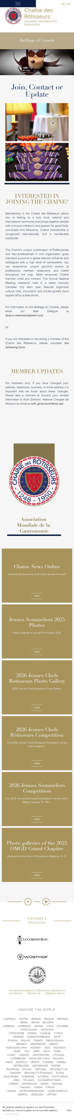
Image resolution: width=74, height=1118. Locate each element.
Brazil (24, 1022)
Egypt (57, 1036)
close (69, 1110)
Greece (53, 1044)
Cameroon (24, 1026)
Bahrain (36, 1018)
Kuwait (11, 1054)
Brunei (35, 1022)
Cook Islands (29, 1029)
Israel (17, 1051)
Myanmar (48, 1062)
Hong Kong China (16, 1047)
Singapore (28, 1076)
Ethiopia (13, 1040)
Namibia (61, 1062)
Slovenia (43, 1076)
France (38, 1040)
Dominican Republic (39, 1036)
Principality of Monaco (38, 1073)
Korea (57, 1051)
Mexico (35, 1062)
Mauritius (21, 1062)
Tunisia (38, 1087)
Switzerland (29, 1083)
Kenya (46, 1051)
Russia (60, 1073)
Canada (38, 1026)
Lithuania (58, 1054)
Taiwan (44, 1083)
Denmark (18, 1036)
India (47, 1047)
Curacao (45, 1033)
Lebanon (24, 1054)
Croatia (32, 1033)
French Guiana (54, 1040)
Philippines (12, 1069)
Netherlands (21, 1065)
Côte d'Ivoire (16, 1033)
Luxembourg (18, 1058)
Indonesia (59, 1047)
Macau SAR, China (39, 1058)
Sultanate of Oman (49, 1080)
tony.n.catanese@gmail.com (24, 315)
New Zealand (40, 1065)
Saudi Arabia (11, 1076)
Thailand (25, 1087)
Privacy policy (11, 1113)
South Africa (60, 1076)
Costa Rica (47, 1029)
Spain (17, 1080)
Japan (36, 1051)
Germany (21, 1044)
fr (68, 4)
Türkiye (50, 1087)
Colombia (62, 1026)
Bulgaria (48, 1022)
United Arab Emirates (31, 1091)
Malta (9, 1062)
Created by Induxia (55, 993)
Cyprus (58, 1033)
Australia (9, 1018)
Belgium (49, 1018)
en (63, 4)
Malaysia (58, 1058)
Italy (27, 1051)
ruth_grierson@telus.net (46, 403)
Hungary (35, 1047)
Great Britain (38, 1044)
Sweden (13, 1083)
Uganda (11, 1091)
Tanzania (57, 1083)
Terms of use (34, 993)
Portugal (41, 1069)
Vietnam (51, 1094)
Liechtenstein (41, 1054)
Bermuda (62, 1018)
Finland (25, 1040)
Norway (56, 1065)
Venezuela (37, 1094)
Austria (23, 1018)
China (50, 1026)
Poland (26, 1069)
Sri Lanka (28, 1080)
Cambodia (9, 1026)
